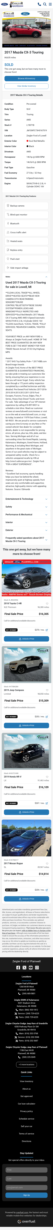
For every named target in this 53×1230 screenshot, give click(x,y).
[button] (39, 4)
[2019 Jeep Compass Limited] (26, 664)
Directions (26, 1141)
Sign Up (26, 1195)
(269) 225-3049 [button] (28, 1057)
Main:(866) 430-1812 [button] (28, 1010)
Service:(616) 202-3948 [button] (28, 1037)
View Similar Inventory (26, 86)
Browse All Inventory (26, 78)
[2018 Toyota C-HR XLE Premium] (26, 577)
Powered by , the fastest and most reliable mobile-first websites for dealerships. (26, 1214)
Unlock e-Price (28, 639)
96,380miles (43, 607)
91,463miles (43, 780)
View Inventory (26, 1081)
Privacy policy (26, 1111)
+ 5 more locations (26, 1064)
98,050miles (43, 694)
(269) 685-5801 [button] (28, 993)
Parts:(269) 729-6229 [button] (28, 1017)
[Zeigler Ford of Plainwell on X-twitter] (23, 967)
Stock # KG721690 (11, 773)
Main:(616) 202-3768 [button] (28, 1033)
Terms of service (26, 1133)
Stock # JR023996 (11, 600)
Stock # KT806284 (11, 687)
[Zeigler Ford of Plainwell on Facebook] (17, 967)
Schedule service (26, 1119)
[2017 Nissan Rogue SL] (26, 838)
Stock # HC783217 (11, 860)
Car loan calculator (26, 1104)
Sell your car (26, 1126)
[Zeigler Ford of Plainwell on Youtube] (29, 967)
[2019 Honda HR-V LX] (26, 751)
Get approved (26, 1096)
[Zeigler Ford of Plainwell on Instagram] (36, 967)
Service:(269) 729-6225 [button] (28, 1013)
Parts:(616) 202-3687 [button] (28, 1040)
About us (26, 1089)
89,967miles (43, 867)
